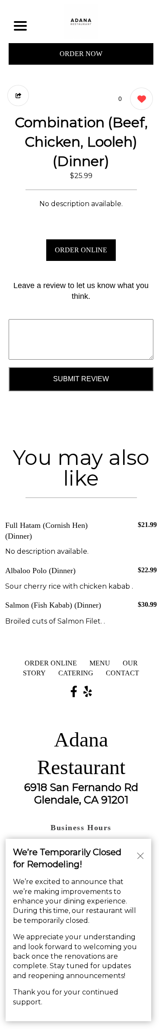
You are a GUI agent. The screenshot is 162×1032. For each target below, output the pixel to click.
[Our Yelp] (87, 692)
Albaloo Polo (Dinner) (40, 570)
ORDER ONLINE (81, 250)
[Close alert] (140, 855)
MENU (99, 663)
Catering (75, 673)
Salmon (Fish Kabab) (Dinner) (53, 605)
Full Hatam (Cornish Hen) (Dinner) (46, 530)
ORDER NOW (81, 53)
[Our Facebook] (73, 692)
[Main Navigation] (20, 26)
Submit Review (81, 379)
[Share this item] (18, 95)
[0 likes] (139, 98)
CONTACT (122, 673)
